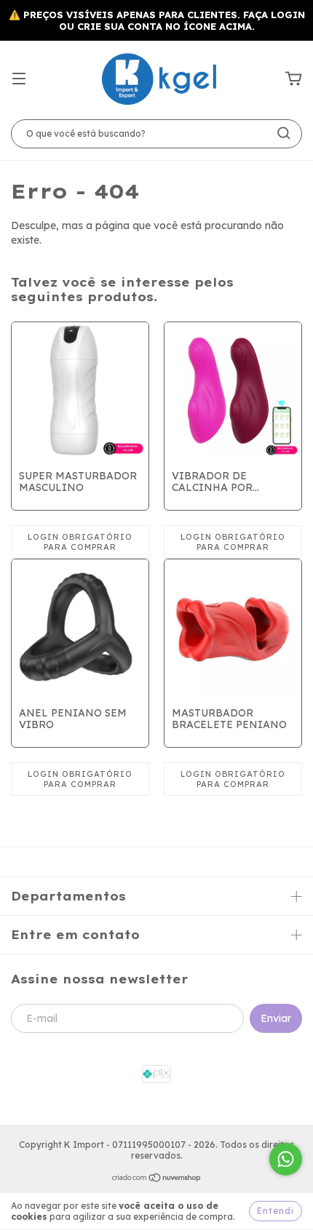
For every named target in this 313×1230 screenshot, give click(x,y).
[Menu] (19, 79)
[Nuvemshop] (156, 1179)
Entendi (275, 1210)
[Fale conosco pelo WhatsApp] (285, 1159)
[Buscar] (284, 133)
